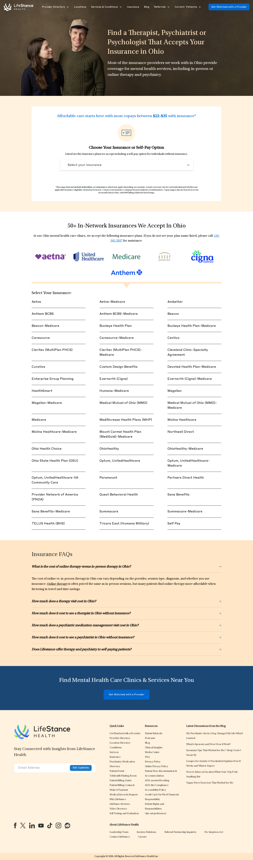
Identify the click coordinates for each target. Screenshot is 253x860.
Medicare (39, 419)
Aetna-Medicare (112, 301)
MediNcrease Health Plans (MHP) (125, 419)
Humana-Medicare (114, 391)
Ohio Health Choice (47, 448)
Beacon (173, 313)
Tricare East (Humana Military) (124, 523)
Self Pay (173, 523)
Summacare (108, 511)
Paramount (108, 477)
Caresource (41, 338)
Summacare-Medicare (184, 511)
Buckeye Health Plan (115, 326)
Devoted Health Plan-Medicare (191, 366)
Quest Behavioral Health (118, 494)
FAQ (147, 757)
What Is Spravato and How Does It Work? (208, 744)
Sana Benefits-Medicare (51, 511)
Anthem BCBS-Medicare (118, 313)
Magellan (174, 391)
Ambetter (175, 301)
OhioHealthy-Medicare (185, 448)
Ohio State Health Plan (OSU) (55, 460)
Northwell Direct (180, 431)
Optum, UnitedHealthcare (119, 460)
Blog (147, 743)
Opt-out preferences (155, 813)
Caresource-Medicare (116, 338)
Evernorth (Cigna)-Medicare (189, 378)
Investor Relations (146, 832)
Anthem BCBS (43, 313)
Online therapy (57, 584)
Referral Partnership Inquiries (180, 832)
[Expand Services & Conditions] (120, 7)
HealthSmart (42, 391)
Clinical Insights (153, 747)
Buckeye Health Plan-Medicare (191, 326)
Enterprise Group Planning (53, 378)
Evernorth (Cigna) (113, 378)
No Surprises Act (213, 832)
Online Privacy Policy (156, 766)
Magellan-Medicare (47, 403)
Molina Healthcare (181, 419)
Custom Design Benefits (118, 366)
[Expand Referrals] (168, 7)
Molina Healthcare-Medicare (54, 431)
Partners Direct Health (185, 477)
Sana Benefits (178, 494)
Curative (38, 366)
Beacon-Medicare (45, 326)
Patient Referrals (153, 733)
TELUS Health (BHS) (48, 523)
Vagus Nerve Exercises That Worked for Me (209, 783)
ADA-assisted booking (157, 780)
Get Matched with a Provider (229, 7)
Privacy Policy (152, 761)
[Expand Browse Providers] (67, 7)
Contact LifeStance (120, 837)
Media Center (152, 752)
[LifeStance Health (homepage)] (18, 7)
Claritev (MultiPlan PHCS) (52, 350)
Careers (142, 837)
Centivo (173, 338)
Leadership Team (119, 832)
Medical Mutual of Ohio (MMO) (123, 403)
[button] (53, 7)
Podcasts (150, 738)
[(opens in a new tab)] (15, 825)
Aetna (36, 301)
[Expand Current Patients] (199, 7)
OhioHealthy (109, 448)
